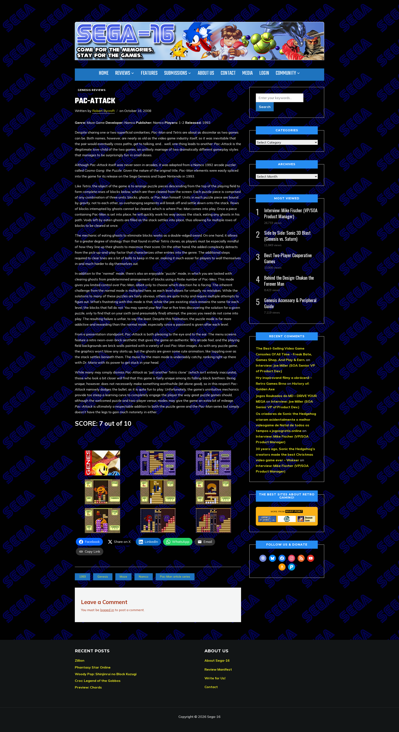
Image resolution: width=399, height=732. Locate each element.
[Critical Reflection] (287, 519)
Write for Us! (214, 678)
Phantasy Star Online (93, 667)
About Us (206, 73)
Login (264, 73)
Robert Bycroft (103, 111)
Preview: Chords (88, 687)
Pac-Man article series (175, 576)
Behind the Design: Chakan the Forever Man (289, 280)
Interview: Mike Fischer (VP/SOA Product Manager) (291, 213)
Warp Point (294, 511)
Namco (143, 576)
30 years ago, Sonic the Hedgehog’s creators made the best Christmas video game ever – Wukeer (285, 454)
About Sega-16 (217, 660)
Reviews (122, 73)
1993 (82, 576)
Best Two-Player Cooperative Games (288, 258)
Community (286, 73)
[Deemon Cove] (306, 519)
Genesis (102, 576)
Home (103, 73)
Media (247, 73)
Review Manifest (218, 669)
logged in (107, 610)
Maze (123, 576)
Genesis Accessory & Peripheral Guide (290, 303)
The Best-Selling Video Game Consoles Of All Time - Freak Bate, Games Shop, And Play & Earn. (284, 354)
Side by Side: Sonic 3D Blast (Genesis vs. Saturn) (287, 235)
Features (149, 73)
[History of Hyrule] (267, 519)
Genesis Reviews (92, 90)
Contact (228, 73)
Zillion (79, 660)
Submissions (175, 73)
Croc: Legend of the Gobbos (98, 681)
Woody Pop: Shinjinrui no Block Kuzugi (106, 674)
